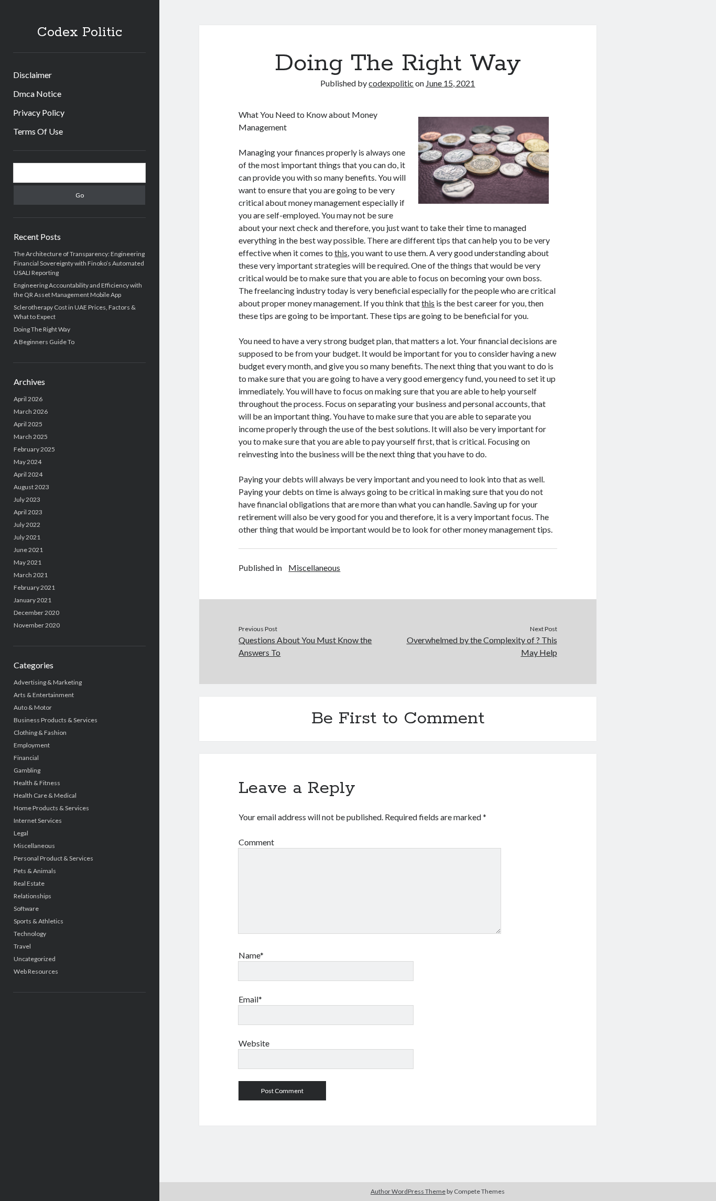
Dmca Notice (37, 93)
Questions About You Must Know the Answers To (305, 646)
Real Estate (29, 883)
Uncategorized (35, 959)
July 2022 (27, 524)
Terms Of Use (38, 131)
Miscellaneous (34, 846)
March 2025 (31, 436)
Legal (21, 833)
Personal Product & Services (53, 858)
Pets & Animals (35, 871)
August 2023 (31, 487)
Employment (32, 745)
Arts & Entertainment (44, 695)
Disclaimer (32, 75)
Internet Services (38, 820)
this (341, 253)
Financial (26, 758)
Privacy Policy (38, 112)
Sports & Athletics (38, 921)
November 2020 (37, 625)
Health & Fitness (37, 783)
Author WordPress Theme (408, 1191)
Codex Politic (79, 32)
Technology (30, 934)
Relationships (32, 896)
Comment (256, 842)
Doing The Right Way (42, 329)
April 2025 (28, 424)
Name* (251, 955)
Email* (250, 999)
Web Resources (36, 971)
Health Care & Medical (45, 795)
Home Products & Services (51, 808)
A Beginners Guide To (44, 342)
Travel (22, 946)
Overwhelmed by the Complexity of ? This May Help (482, 646)
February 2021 (34, 587)
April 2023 (28, 512)
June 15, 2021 (450, 83)
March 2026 (31, 411)
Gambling (27, 770)
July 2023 (27, 499)
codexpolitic (391, 83)
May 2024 (27, 462)
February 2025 (34, 449)
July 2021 (27, 537)
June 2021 (28, 550)
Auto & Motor (33, 707)
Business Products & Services (55, 720)
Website (253, 1043)
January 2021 (32, 600)
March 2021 (31, 575)
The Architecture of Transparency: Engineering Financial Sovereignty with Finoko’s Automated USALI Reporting (79, 263)
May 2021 (27, 562)
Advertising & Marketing (48, 682)
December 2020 (36, 612)
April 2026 (28, 399)
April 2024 (28, 474)
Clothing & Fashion (40, 732)
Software (26, 908)
